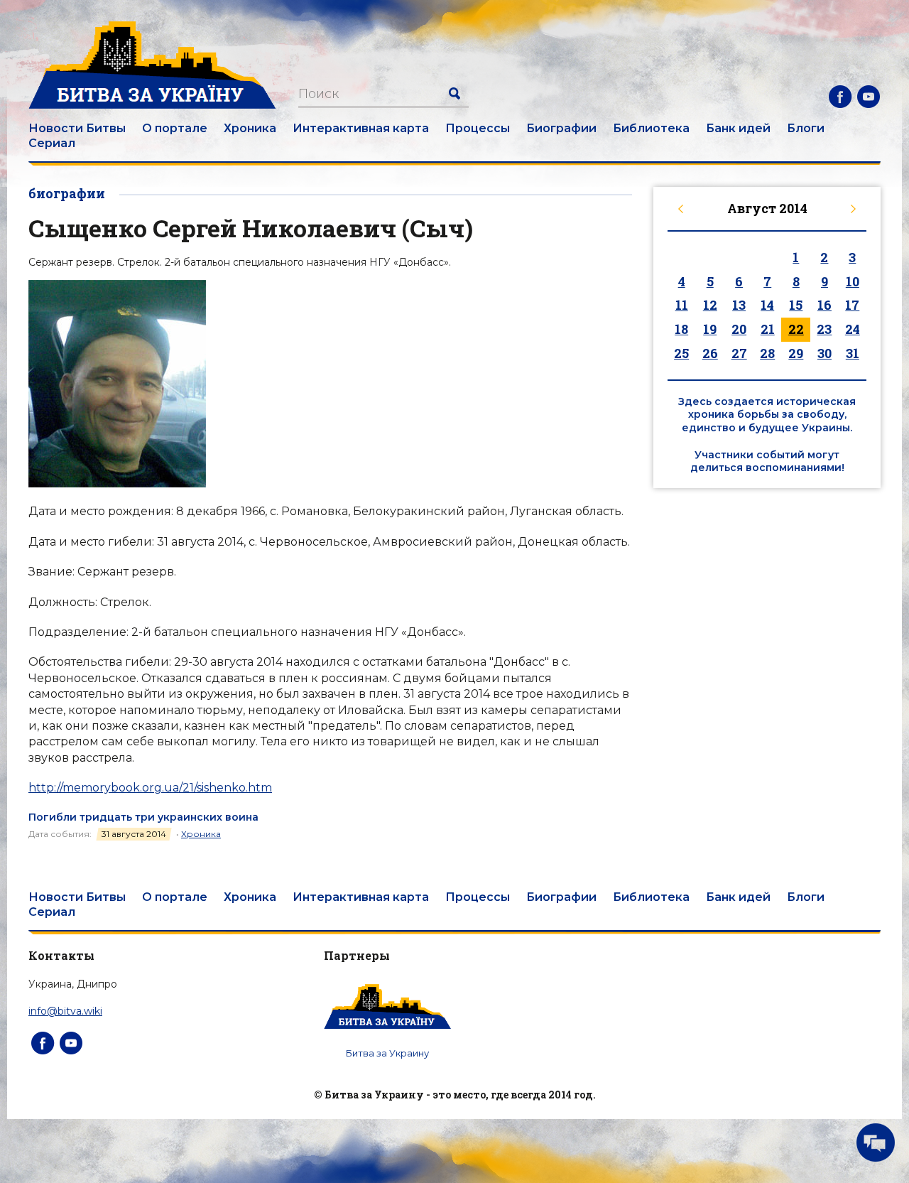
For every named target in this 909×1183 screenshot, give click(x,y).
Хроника (250, 128)
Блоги (805, 128)
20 (738, 328)
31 (852, 353)
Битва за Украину (387, 1053)
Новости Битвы (77, 128)
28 (767, 353)
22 (796, 328)
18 (681, 328)
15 (795, 304)
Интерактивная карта (361, 128)
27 (739, 353)
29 (795, 353)
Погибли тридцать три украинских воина (143, 817)
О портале (174, 128)
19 (710, 328)
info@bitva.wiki (65, 1011)
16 (824, 304)
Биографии (561, 128)
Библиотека (651, 128)
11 (681, 304)
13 (739, 304)
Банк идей (738, 128)
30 (824, 353)
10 (852, 281)
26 (710, 353)
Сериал (51, 143)
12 (710, 304)
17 (852, 304)
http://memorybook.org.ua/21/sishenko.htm (150, 787)
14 (767, 304)
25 (681, 353)
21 (768, 328)
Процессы (477, 128)
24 (852, 328)
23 (824, 328)
